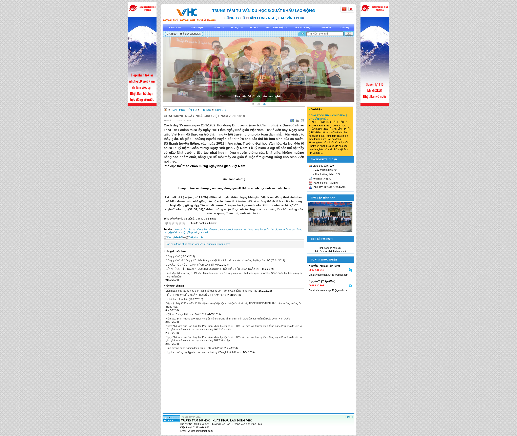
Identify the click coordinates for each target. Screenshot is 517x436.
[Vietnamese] (344, 8)
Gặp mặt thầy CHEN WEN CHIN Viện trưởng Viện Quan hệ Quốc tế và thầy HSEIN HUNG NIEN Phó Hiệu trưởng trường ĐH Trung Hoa (234, 305)
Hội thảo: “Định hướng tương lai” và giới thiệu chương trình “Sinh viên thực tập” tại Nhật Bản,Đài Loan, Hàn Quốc (228, 318)
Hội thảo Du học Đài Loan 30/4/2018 (186, 314)
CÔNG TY (220, 110)
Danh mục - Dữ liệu (184, 110)
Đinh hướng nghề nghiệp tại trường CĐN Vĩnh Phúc (194, 348)
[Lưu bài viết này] (302, 120)
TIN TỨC (206, 110)
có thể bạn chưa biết (177, 299)
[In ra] (297, 120)
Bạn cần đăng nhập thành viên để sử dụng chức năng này (198, 244)
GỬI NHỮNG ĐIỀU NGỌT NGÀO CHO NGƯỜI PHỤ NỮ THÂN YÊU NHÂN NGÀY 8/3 (212, 269)
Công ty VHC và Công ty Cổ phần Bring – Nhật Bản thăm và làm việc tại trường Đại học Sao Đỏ (218, 260)
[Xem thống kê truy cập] (171, 420)
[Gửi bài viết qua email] (292, 120)
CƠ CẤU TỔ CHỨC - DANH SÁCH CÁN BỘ (190, 264)
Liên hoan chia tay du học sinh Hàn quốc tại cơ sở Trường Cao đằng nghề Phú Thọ (211, 290)
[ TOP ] (349, 417)
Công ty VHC (173, 256)
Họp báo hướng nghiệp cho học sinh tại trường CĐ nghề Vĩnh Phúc (203, 352)
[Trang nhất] (165, 110)
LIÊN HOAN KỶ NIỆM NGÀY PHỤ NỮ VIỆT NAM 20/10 (196, 295)
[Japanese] (350, 8)
